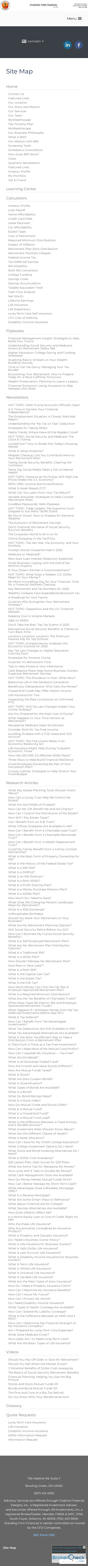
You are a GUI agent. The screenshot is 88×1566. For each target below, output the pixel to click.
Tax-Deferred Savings (23, 262)
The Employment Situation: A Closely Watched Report (41, 418)
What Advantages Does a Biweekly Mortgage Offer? (40, 1189)
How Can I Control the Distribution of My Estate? (43, 813)
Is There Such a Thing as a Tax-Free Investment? (42, 1044)
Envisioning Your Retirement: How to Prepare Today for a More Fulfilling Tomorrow (40, 375)
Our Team (15, 115)
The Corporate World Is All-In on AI (33, 534)
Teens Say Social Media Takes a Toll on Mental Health (40, 471)
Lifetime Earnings (21, 300)
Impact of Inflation (21, 244)
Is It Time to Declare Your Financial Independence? (33, 410)
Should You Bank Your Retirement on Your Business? (38, 919)
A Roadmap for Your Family (28, 597)
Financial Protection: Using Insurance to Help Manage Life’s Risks (40, 387)
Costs (12, 158)
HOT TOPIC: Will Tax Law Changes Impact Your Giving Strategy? (41, 708)
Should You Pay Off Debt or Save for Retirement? (43, 1359)
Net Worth (15, 296)
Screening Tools (19, 146)
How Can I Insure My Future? (28, 1294)
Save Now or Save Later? (26, 965)
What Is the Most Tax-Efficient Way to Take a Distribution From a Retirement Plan (40, 1038)
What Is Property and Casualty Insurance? (38, 1235)
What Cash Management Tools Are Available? (40, 1175)
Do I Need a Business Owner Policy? (34, 1240)
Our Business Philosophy (26, 133)
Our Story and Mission (24, 107)
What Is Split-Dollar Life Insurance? (33, 1248)
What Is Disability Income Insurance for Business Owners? (43, 1258)
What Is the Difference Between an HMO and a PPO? (41, 1317)
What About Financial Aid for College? (35, 1204)
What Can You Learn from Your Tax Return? (39, 492)
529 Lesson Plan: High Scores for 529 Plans (38, 1162)
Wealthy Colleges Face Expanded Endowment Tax (43, 593)
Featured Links (18, 98)
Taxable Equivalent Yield (25, 287)
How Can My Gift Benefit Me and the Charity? (40, 809)
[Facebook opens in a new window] (79, 47)
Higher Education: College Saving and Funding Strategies (41, 354)
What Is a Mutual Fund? (25, 1109)
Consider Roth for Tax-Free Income (33, 729)
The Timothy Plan (20, 124)
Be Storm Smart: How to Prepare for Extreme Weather (41, 517)
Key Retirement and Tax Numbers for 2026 (38, 589)
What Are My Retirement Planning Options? (40, 925)
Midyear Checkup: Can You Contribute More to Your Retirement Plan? (41, 456)
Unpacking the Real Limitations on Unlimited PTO (40, 701)
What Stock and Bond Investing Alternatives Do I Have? (43, 1152)
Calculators (16, 198)
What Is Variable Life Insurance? (30, 1277)
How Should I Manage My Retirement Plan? (39, 961)
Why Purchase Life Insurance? (29, 1224)
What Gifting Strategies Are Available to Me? (40, 826)
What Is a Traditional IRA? (26, 952)
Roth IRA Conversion (23, 270)
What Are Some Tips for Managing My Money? (41, 1166)
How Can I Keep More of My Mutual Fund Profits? (43, 1049)
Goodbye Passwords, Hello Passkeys (34, 504)
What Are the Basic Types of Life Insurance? (39, 1343)
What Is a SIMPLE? (21, 872)
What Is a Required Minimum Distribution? (39, 994)
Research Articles (22, 783)
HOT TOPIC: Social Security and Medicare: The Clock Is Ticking (41, 438)
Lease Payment (19, 223)
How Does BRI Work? (23, 154)
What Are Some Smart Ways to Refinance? (39, 1199)
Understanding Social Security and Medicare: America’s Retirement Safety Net (40, 347)
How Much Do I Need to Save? (29, 898)
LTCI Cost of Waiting (22, 318)
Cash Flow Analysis (21, 292)
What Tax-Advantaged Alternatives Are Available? (43, 1033)
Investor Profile (19, 171)
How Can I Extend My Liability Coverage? (37, 1311)
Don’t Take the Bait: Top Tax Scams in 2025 (38, 625)
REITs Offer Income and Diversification (35, 484)
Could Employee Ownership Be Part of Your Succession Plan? (39, 765)
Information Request (23, 1439)
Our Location (17, 102)
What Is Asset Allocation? (26, 1138)
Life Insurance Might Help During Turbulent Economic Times (39, 749)
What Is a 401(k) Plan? (23, 957)
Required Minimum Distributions (32, 240)
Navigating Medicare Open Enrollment (36, 725)
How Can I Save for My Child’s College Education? (43, 1142)
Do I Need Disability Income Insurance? (36, 1303)
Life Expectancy (19, 309)
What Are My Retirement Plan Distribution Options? (39, 947)
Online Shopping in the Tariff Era (31, 538)
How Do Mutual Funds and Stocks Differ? (38, 1105)
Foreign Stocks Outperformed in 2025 (35, 550)
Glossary (14, 1406)
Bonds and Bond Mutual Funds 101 (32, 1388)
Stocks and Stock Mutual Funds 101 (33, 1384)
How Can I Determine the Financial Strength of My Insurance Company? (42, 1324)
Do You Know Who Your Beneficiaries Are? (38, 1397)
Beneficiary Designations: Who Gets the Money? (43, 686)
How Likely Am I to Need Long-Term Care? (38, 1339)
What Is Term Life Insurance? (28, 1264)
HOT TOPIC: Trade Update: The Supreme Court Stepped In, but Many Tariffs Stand (41, 510)
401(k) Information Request (27, 1435)
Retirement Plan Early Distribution (33, 249)
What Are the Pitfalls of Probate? (31, 804)
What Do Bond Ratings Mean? (30, 1096)
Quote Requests (21, 1415)
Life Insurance (18, 305)
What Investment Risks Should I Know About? (41, 1129)
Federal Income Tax (22, 257)
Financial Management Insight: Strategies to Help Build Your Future (43, 339)
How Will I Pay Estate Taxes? (28, 817)
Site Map (9, 1548)
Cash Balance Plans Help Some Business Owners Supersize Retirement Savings (43, 672)
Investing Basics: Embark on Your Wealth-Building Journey (38, 361)
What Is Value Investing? (26, 451)
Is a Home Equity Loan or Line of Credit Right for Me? (43, 1218)
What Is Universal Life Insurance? (31, 1273)
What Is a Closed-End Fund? (28, 1113)
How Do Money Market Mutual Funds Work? (40, 1179)
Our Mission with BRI (23, 141)
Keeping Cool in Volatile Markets (31, 616)
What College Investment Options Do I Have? (40, 1146)
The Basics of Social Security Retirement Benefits (43, 1372)
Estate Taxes (17, 231)
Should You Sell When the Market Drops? (37, 1364)
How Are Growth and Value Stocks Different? (40, 1066)
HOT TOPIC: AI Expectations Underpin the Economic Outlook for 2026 (38, 645)
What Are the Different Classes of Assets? (38, 1133)
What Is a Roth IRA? (22, 970)
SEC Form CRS (44, 1535)
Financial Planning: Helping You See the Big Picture (39, 1378)
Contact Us (16, 94)
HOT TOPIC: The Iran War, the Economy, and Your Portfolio (43, 544)
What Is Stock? (19, 1074)
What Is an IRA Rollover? (26, 876)
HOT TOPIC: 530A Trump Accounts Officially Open (44, 405)
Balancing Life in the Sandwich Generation (38, 682)
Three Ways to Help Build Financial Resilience (40, 760)
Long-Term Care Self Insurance (30, 313)
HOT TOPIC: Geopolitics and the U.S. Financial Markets (40, 610)
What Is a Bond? (20, 1092)
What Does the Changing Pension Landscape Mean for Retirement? (40, 903)
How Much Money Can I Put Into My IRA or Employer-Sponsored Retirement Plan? (38, 988)
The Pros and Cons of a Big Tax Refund (35, 1392)
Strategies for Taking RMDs (27, 428)
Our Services (17, 111)
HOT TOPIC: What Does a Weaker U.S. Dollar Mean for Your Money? (40, 576)
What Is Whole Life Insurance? (29, 1268)
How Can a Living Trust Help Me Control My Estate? (39, 799)
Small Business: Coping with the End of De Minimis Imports (38, 564)
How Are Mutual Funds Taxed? (30, 1070)
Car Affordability (20, 227)
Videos (12, 1352)
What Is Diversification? (25, 1083)
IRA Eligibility (17, 266)
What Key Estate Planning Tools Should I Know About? (42, 791)
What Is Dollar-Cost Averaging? (31, 1158)
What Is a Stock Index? (24, 1100)
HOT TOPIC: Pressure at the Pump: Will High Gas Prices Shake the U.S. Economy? (43, 478)
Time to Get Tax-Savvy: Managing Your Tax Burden (38, 368)
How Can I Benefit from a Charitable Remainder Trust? (42, 836)
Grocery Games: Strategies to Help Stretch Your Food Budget (42, 772)
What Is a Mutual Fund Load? (29, 1118)
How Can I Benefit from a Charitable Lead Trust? (42, 830)
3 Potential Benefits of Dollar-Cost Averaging (40, 1368)
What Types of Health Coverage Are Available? (41, 1307)
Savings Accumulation (24, 283)
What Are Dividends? (23, 1057)
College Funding (20, 275)
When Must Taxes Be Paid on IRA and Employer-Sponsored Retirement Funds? (42, 1004)
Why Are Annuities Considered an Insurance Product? (39, 1229)
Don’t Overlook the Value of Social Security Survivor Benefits (39, 528)
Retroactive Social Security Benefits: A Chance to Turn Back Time (43, 630)
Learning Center (21, 189)
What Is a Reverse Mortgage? (29, 1195)
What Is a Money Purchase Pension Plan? (37, 889)
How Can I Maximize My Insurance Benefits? (39, 1290)
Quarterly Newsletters (24, 163)
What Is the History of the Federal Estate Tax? (40, 863)
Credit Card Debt (20, 219)
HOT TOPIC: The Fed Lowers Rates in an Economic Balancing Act (36, 742)
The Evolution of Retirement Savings (34, 523)
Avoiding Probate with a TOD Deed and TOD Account (40, 735)
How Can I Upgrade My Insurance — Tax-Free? (40, 1053)
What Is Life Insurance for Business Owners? (40, 1244)
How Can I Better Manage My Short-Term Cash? (42, 1184)
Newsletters (17, 397)
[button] (74, 18)
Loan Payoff (16, 210)
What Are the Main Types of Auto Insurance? (40, 1281)
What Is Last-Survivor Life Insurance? (34, 1253)
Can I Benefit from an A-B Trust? (31, 822)
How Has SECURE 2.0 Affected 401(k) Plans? (39, 755)
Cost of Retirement (22, 236)
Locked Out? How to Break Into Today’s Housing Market (43, 445)
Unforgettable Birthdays (25, 914)
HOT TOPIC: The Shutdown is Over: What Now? (42, 678)
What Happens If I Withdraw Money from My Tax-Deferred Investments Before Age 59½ (43, 1011)
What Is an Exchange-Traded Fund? (33, 1062)
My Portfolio (17, 176)
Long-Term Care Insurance (27, 1422)
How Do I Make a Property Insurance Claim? (39, 1286)
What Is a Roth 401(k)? (24, 881)
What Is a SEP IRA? (21, 868)
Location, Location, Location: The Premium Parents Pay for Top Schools (39, 637)
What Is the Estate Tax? (25, 978)
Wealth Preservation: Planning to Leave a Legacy (43, 381)
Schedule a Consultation (25, 150)
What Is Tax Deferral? (23, 1017)
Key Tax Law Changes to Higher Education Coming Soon (38, 652)
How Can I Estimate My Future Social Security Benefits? (41, 935)
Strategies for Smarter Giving (29, 658)
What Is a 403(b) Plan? (24, 894)
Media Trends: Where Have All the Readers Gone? (43, 432)
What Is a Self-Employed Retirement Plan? (38, 941)
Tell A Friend (17, 180)
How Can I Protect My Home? (29, 1299)
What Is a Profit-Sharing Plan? (30, 885)
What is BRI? (17, 137)
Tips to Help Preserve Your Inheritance (35, 666)
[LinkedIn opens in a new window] (67, 47)
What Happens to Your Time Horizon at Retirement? (36, 719)
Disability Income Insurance (28, 322)
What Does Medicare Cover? (28, 1334)
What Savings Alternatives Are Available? (37, 1208)
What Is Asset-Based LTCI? (27, 488)
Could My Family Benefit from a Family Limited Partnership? (42, 850)
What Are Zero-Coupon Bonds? (30, 1079)
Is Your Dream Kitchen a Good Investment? (39, 570)
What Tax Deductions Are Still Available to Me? (41, 1029)
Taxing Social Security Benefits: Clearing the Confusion (39, 464)
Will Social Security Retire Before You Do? (38, 929)
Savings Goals (18, 279)
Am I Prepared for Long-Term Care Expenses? (40, 1330)
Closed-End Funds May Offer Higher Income (39, 691)
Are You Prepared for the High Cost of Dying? (41, 714)
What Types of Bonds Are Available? (34, 1087)
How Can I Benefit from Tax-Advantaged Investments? (37, 1023)
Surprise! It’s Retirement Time (29, 662)
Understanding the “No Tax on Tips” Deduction (41, 424)
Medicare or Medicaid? (24, 554)
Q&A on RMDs (18, 620)
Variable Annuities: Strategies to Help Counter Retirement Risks (41, 498)
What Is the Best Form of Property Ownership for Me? (43, 857)
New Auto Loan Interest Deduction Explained (40, 559)
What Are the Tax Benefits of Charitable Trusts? (42, 998)
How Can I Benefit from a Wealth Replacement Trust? (41, 843)
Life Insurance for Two (23, 695)
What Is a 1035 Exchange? (26, 909)
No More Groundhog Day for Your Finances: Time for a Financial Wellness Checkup (43, 583)
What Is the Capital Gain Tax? (29, 974)
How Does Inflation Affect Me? (30, 1212)
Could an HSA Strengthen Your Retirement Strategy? (39, 603)
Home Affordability (22, 214)
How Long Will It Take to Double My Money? (40, 1171)
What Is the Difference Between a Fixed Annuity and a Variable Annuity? (42, 1123)
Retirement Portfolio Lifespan (29, 253)
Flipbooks (15, 331)
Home (12, 86)
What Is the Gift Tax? (23, 983)
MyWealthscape (19, 120)
